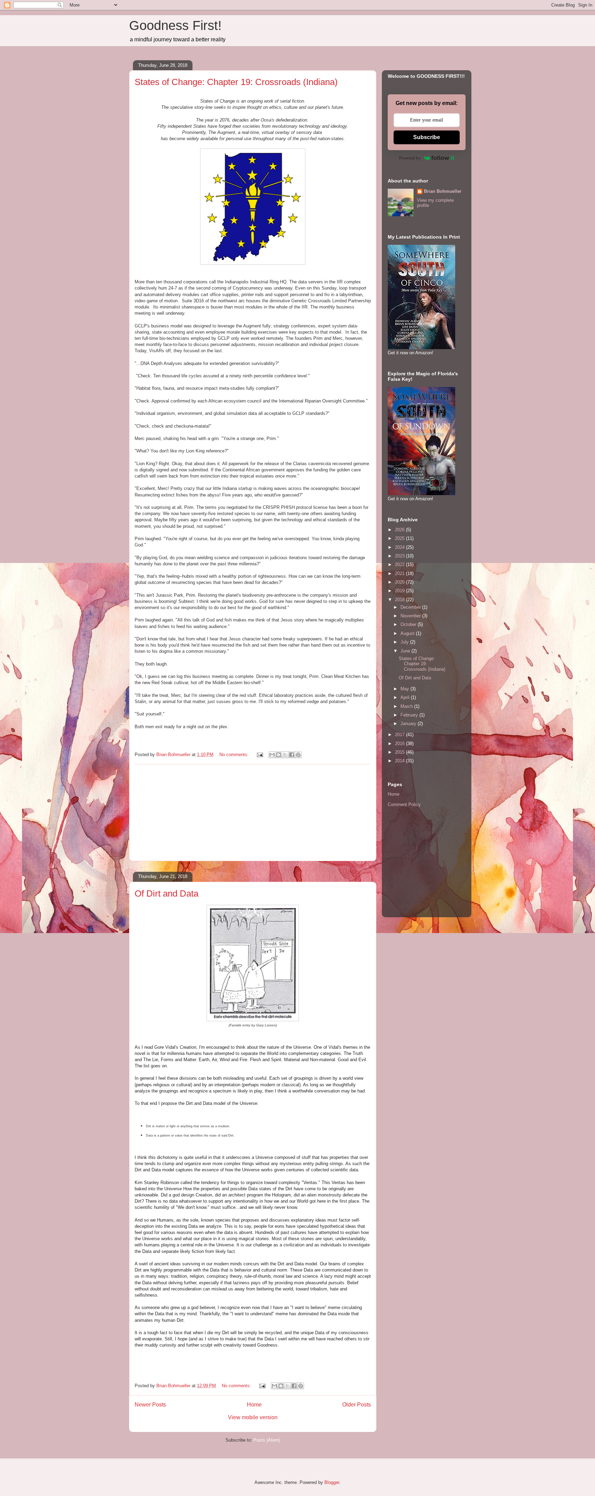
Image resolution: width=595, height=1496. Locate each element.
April (405, 697)
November (411, 615)
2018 (400, 599)
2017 (400, 734)
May (405, 688)
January (409, 723)
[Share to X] (285, 754)
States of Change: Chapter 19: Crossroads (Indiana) (236, 82)
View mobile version (253, 1417)
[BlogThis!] (278, 754)
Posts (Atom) (266, 1440)
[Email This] (272, 754)
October (409, 624)
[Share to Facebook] (291, 754)
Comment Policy (404, 804)
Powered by (410, 157)
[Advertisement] (252, 813)
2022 (400, 564)
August (408, 633)
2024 (400, 547)
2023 (400, 555)
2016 (400, 743)
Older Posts (356, 1405)
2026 (400, 529)
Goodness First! (175, 25)
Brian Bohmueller (442, 191)
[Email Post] (259, 754)
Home (254, 1405)
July (405, 642)
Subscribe (426, 137)
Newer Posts (150, 1405)
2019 (400, 590)
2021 (400, 573)
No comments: (234, 754)
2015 (400, 752)
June (405, 650)
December (411, 607)
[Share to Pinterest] (298, 754)
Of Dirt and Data (166, 893)
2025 (400, 538)
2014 (400, 760)
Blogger (331, 1482)
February (409, 715)
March (407, 706)
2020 (400, 582)
